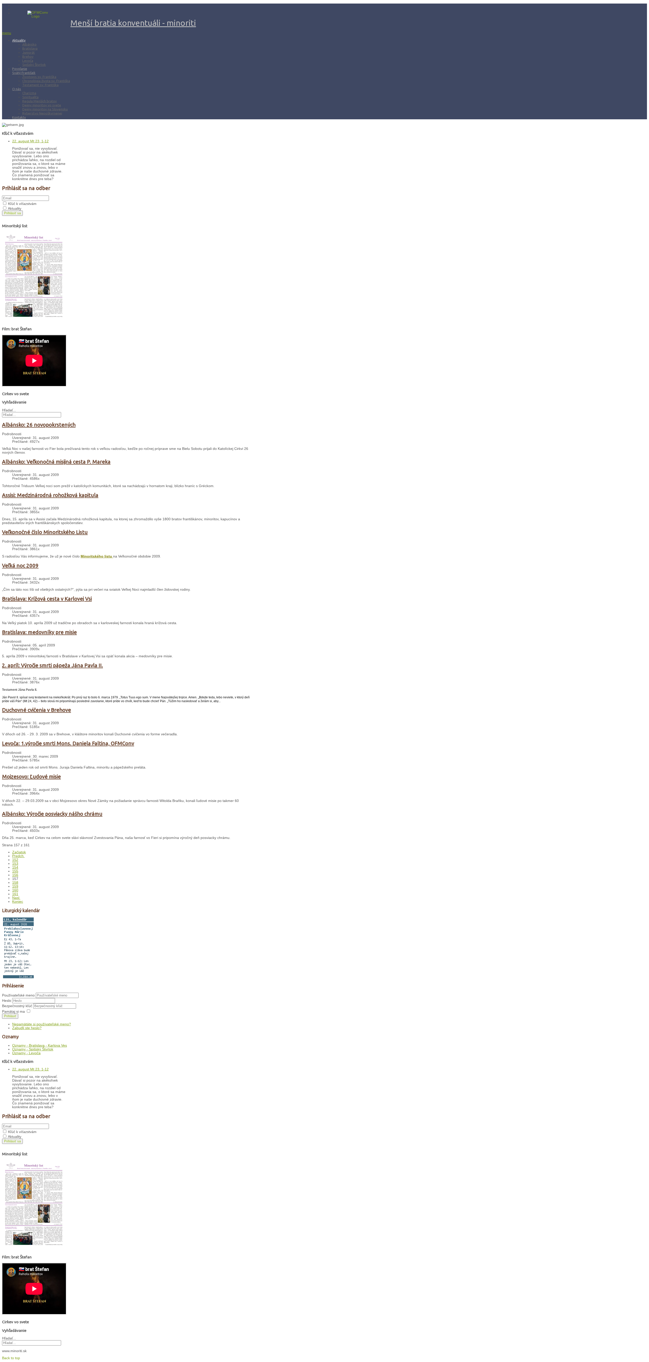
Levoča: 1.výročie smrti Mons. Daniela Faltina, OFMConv (68, 743)
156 (15, 875)
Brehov (27, 56)
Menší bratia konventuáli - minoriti (133, 22)
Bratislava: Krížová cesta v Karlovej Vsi (47, 599)
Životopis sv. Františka (39, 77)
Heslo (7, 1001)
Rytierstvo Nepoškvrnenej (42, 113)
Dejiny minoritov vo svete (41, 105)
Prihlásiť (10, 1016)
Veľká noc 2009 (20, 565)
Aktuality (19, 40)
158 (15, 883)
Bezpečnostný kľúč (17, 1006)
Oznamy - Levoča (26, 1053)
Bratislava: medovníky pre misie (39, 632)
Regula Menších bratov (39, 101)
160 (15, 890)
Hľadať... (9, 410)
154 (15, 867)
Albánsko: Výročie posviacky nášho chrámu (52, 814)
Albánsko (29, 44)
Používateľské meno (18, 995)
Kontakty (19, 117)
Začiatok (19, 852)
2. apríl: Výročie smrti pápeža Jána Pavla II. (52, 665)
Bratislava (30, 48)
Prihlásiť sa (12, 213)
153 (15, 864)
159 (15, 886)
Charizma (29, 93)
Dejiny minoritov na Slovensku (45, 109)
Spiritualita (30, 97)
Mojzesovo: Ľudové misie (31, 776)
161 (15, 894)
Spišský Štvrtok (34, 65)
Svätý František (23, 73)
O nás (16, 89)
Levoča (27, 61)
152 (15, 860)
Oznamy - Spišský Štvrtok (32, 1049)
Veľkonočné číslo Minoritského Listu (45, 532)
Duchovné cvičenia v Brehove (36, 710)
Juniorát (28, 52)
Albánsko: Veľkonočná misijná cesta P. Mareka (56, 462)
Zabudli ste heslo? (27, 1028)
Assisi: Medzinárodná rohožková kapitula (50, 495)
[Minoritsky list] (33, 320)
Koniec (17, 902)
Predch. (18, 856)
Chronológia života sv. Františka (46, 81)
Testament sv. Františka (40, 85)
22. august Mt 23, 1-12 (30, 141)
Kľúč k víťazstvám (22, 204)
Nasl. (16, 898)
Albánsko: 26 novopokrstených (39, 425)
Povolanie (19, 69)
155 (15, 871)
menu (6, 33)
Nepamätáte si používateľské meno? (41, 1024)
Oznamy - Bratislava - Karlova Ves (39, 1045)
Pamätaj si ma (13, 1011)
